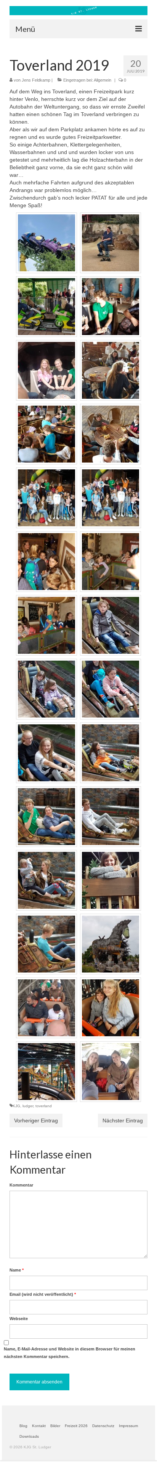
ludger (27, 1106)
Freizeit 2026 (76, 1426)
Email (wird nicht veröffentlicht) (43, 1294)
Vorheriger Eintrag (36, 1120)
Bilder (55, 1426)
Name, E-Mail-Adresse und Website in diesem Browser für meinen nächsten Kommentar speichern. (69, 1353)
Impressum (128, 1426)
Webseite (19, 1318)
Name (17, 1270)
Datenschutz (103, 1426)
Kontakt (39, 1426)
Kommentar (21, 1185)
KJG (16, 1106)
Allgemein (102, 80)
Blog (23, 1426)
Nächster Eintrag (123, 1120)
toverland (43, 1106)
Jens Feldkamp (36, 80)
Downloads (29, 1436)
